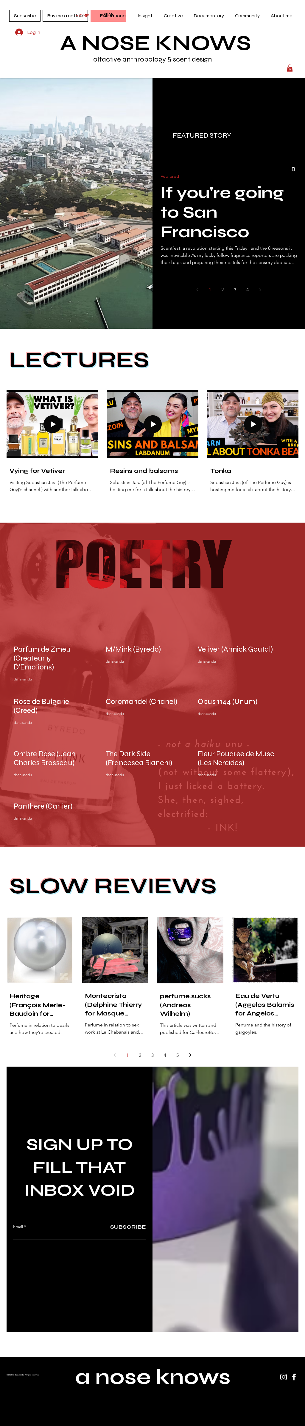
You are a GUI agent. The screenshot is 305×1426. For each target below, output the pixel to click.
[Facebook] (294, 1376)
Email (18, 1226)
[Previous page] (197, 289)
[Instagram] (283, 1376)
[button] (113, 16)
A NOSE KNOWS (155, 43)
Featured (170, 176)
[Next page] (260, 289)
